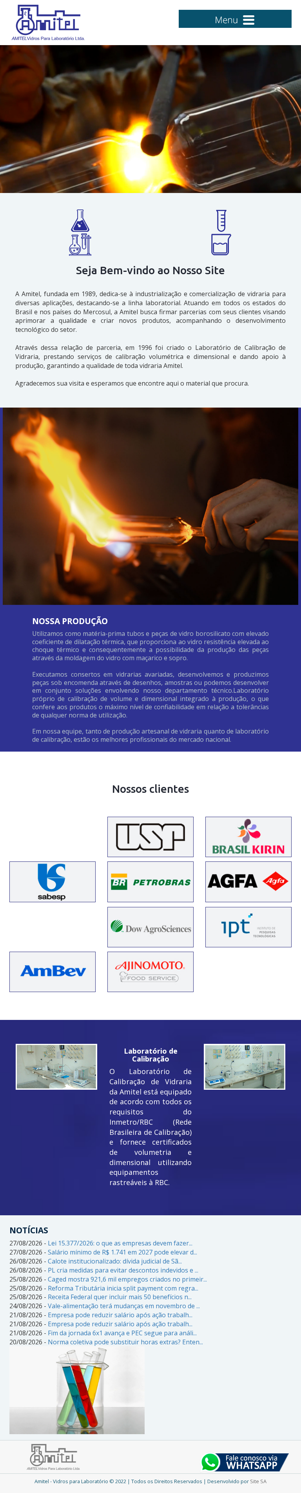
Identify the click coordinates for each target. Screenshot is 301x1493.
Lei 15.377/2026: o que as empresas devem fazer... (120, 1243)
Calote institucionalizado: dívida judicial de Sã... (115, 1261)
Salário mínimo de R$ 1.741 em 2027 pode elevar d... (122, 1252)
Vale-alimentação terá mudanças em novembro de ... (124, 1306)
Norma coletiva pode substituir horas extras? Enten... (125, 1342)
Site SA (258, 1481)
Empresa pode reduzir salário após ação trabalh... (120, 1315)
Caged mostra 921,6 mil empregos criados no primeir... (127, 1279)
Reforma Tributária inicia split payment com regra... (123, 1288)
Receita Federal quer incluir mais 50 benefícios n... (120, 1297)
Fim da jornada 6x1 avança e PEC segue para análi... (122, 1333)
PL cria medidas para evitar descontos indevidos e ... (123, 1270)
